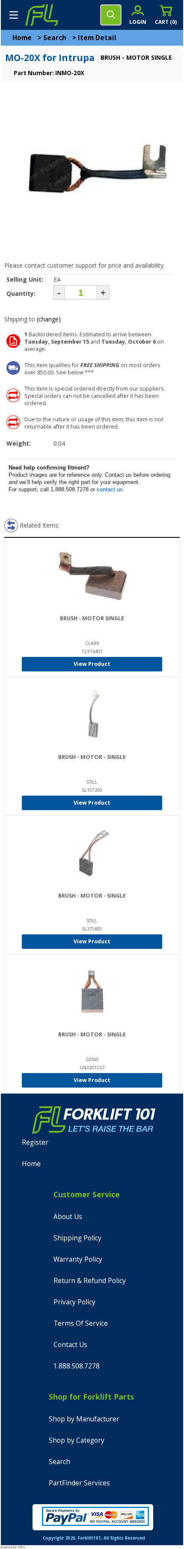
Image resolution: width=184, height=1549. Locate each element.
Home (22, 37)
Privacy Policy (74, 1302)
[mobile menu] (13, 15)
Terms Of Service (80, 1323)
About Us (67, 1216)
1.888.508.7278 (76, 1366)
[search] (110, 15)
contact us (110, 489)
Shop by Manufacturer (84, 1419)
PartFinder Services (79, 1483)
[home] (41, 15)
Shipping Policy (77, 1238)
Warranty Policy (77, 1259)
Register (35, 1142)
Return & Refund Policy (89, 1280)
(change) (49, 319)
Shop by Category (76, 1440)
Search (54, 37)
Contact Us (70, 1344)
